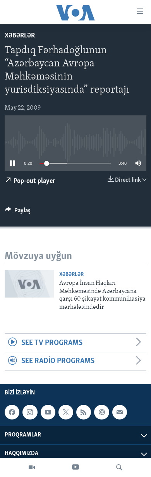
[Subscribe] (119, 412)
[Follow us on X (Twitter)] (65, 412)
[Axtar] (119, 467)
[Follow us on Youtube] (48, 412)
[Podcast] (101, 412)
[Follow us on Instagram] (29, 412)
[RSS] (83, 412)
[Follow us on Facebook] (12, 412)
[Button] (18, 212)
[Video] (31, 467)
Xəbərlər (20, 35)
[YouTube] (75, 467)
